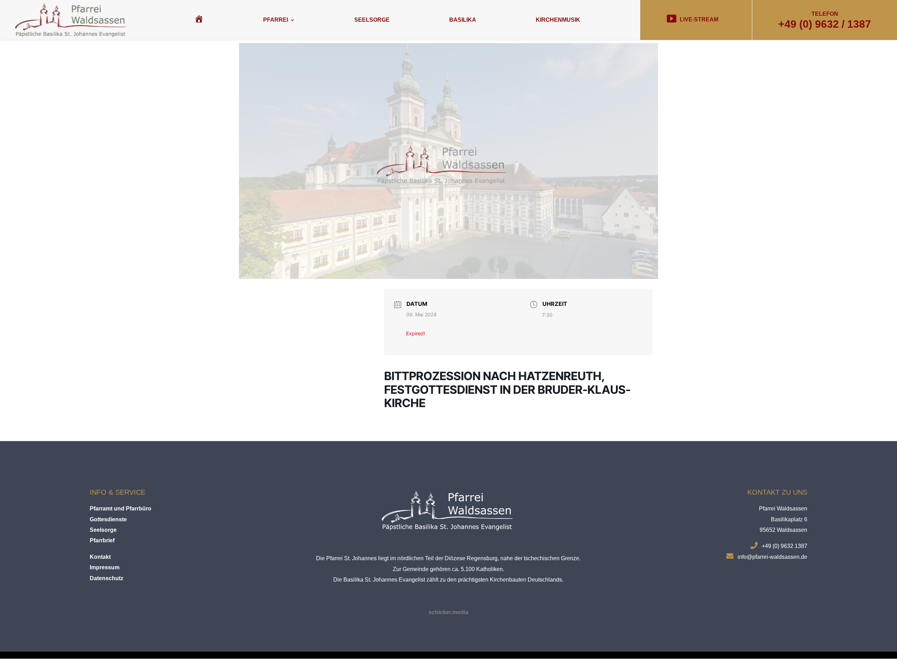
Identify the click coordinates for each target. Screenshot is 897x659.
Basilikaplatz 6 (789, 519)
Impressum (104, 567)
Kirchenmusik (558, 20)
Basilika (462, 20)
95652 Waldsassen (783, 530)
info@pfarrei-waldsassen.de (772, 557)
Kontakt (100, 557)
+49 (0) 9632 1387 (784, 546)
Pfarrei (275, 20)
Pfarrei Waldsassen (783, 509)
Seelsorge (372, 20)
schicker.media (448, 612)
